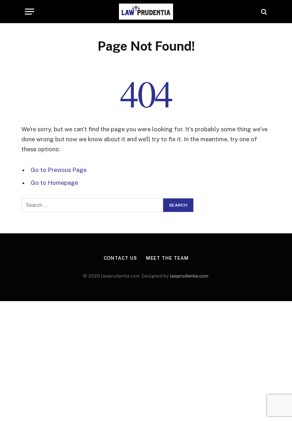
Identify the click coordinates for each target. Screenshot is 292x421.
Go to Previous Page (59, 169)
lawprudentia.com (189, 276)
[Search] (263, 12)
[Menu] (29, 12)
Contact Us (120, 258)
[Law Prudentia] (146, 11)
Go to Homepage (54, 182)
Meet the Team (167, 258)
